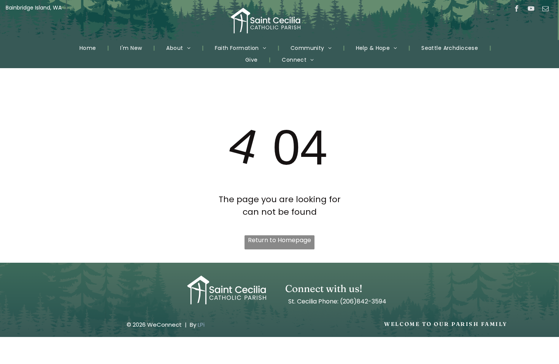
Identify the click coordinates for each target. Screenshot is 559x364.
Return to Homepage (279, 240)
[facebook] (516, 9)
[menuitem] (88, 48)
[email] (545, 9)
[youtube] (531, 9)
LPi (201, 325)
